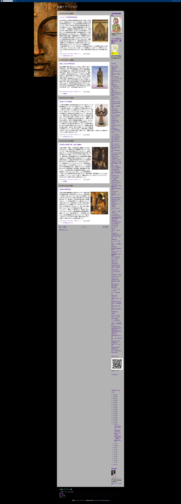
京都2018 (113, 262)
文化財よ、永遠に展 (115, 230)
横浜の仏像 (113, 76)
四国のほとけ (114, 156)
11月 (115, 443)
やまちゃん (115, 477)
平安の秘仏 (113, 184)
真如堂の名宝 (114, 279)
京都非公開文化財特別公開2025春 (116, 218)
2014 (114, 417)
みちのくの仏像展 (115, 167)
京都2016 (113, 295)
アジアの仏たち (114, 289)
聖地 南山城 (114, 144)
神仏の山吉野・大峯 (115, 236)
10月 (115, 445)
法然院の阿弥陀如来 (65, 189)
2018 (114, 409)
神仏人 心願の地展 (115, 350)
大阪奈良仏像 (114, 180)
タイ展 (112, 290)
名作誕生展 (113, 154)
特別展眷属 (113, 311)
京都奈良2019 (114, 122)
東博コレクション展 (115, 344)
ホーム (84, 227)
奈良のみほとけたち (115, 81)
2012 (114, 420)
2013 (114, 419)
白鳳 (112, 313)
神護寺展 (113, 239)
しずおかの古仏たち (115, 208)
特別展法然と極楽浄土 (116, 309)
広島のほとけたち (115, 161)
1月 (115, 462)
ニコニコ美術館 (114, 320)
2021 (114, 404)
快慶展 (112, 84)
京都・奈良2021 (115, 136)
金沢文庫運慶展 (114, 129)
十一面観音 (113, 86)
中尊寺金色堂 (114, 169)
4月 (115, 456)
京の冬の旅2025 (115, 171)
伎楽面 (112, 333)
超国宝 (112, 206)
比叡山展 (113, 233)
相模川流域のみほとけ (116, 141)
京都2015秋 (114, 110)
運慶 (112, 69)
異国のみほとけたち (115, 194)
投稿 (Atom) (65, 229)
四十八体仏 (113, 227)
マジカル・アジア (115, 321)
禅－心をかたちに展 (115, 241)
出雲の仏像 (113, 225)
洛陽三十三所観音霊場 (116, 303)
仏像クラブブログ (67, 6)
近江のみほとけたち (115, 88)
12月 (115, 424)
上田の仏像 (113, 214)
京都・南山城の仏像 (115, 150)
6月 (115, 453)
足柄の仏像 (113, 318)
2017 (114, 411)
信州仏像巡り (114, 175)
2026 (114, 394)
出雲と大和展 (114, 177)
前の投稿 (105, 227)
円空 (112, 123)
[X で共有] (86, 54)
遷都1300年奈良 (115, 92)
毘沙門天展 (113, 97)
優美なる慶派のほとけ (116, 335)
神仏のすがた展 (114, 316)
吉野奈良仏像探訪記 (115, 267)
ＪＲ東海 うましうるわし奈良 (66, 491)
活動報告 (65, 93)
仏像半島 (113, 220)
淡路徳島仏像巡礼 (115, 234)
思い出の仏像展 (114, 115)
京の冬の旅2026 (115, 215)
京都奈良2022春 (115, 265)
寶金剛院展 (113, 342)
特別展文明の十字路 (115, 306)
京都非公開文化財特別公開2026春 (116, 331)
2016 (114, 413)
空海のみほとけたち (115, 98)
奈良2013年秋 (114, 139)
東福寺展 (113, 128)
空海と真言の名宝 (115, 197)
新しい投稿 (62, 227)
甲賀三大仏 (113, 277)
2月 (115, 460)
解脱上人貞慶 (114, 166)
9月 (115, 447)
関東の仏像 (113, 352)
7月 (115, 451)
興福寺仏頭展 (114, 284)
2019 (114, 407)
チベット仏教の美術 (115, 292)
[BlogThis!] (85, 54)
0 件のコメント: (77, 53)
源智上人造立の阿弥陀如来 (67, 63)
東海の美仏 (113, 80)
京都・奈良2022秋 (115, 153)
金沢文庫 (113, 109)
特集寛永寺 (113, 349)
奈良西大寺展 (114, 270)
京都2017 (113, 260)
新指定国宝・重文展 (115, 74)
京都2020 (113, 297)
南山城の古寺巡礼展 (115, 103)
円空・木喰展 (114, 223)
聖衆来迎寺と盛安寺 (115, 281)
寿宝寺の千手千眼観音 (65, 101)
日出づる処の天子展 (115, 271)
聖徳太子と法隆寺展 (115, 106)
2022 (114, 402)
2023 (114, 400)
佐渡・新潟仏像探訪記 (116, 172)
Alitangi (95, 500)
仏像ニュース (62, 496)
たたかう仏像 (114, 258)
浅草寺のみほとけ (115, 276)
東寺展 (112, 193)
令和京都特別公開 (115, 222)
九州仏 (112, 118)
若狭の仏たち (114, 116)
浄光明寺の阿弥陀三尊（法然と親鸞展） (70, 144)
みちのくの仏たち (115, 78)
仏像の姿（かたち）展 (116, 298)
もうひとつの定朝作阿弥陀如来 (68, 17)
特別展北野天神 (114, 347)
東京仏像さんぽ (114, 101)
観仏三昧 (61, 493)
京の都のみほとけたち (68, 55)
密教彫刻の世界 (114, 341)
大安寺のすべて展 (115, 159)
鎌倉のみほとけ (114, 145)
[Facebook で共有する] (88, 54)
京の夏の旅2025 (115, 326)
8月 (115, 449)
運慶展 (112, 90)
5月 (115, 454)
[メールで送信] (84, 54)
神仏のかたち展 (114, 315)
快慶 (112, 228)
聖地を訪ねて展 (114, 199)
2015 (114, 415)
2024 (114, 398)
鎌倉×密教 (113, 285)
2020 (114, 406)
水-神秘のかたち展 (115, 274)
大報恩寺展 (113, 158)
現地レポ (113, 66)
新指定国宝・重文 (115, 301)
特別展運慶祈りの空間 (116, 163)
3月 (115, 458)
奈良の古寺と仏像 (115, 182)
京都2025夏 (114, 263)
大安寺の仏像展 (114, 137)
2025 (114, 396)
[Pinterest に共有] (89, 54)
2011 (114, 422)
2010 (114, 464)
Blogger (108, 500)
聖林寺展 (113, 246)
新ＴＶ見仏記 (62, 495)
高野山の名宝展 (114, 257)
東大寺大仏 (113, 191)
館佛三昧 (113, 287)
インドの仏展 (114, 134)
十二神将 (113, 179)
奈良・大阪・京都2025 (116, 338)
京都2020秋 (114, 120)
